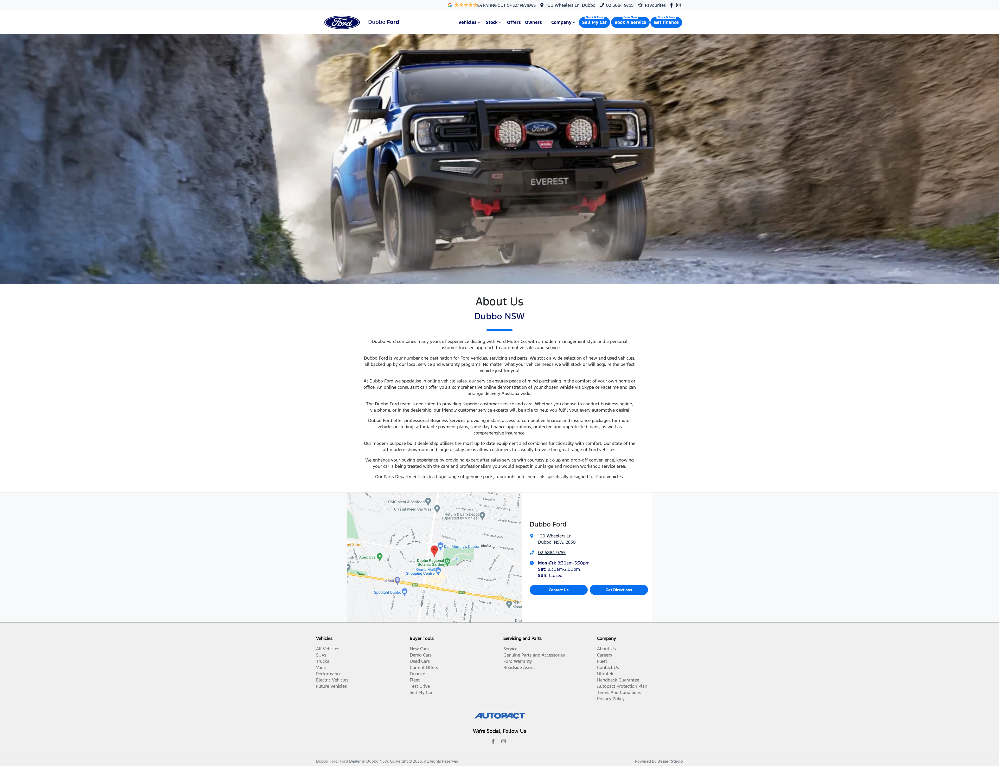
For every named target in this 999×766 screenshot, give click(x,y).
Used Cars (420, 661)
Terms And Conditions (619, 692)
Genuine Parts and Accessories (534, 655)
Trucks (322, 661)
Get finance (666, 22)
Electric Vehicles (332, 680)
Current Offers (424, 667)
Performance (329, 674)
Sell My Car (594, 22)
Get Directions (619, 589)
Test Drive (420, 686)
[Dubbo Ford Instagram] (679, 5)
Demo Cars (421, 655)
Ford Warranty (517, 661)
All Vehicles (327, 649)
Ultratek (605, 674)
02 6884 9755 (619, 5)
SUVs (321, 655)
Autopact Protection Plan (622, 686)
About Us (606, 649)
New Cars (419, 649)
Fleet (415, 680)
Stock (492, 22)
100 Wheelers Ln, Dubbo (570, 5)
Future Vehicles (331, 686)
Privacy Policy (611, 699)
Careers (604, 655)
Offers (514, 22)
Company (561, 22)
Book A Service (630, 22)
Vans (321, 667)
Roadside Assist (519, 667)
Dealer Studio (670, 761)
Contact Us (559, 589)
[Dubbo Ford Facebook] (672, 5)
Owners (533, 22)
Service (510, 649)
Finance (417, 674)
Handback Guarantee (618, 680)
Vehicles (467, 22)
